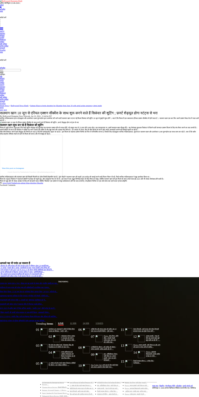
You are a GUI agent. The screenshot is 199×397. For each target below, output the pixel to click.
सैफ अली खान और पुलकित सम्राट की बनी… (82, 394)
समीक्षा (2, 83)
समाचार (2, 87)
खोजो (2, 5)
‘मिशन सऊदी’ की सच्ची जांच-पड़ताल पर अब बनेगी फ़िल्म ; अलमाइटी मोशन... (25, 312)
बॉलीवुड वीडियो (102, 379)
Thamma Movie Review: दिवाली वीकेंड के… (55, 387)
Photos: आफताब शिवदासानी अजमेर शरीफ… (137, 388)
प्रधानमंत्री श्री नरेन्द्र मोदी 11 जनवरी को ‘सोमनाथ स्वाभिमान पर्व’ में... (23, 300)
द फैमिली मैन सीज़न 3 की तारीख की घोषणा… (109, 383)
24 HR (86, 323)
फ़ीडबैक (2, 9)
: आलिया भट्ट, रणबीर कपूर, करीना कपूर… (136, 391)
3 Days (99, 323)
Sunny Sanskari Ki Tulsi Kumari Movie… (55, 393)
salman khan (25, 183)
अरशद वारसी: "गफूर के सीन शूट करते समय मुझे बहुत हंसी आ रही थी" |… (153, 338)
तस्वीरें (2, 91)
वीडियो (2, 79)
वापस (2, 108)
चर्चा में (2, 85)
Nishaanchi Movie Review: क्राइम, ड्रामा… (55, 396)
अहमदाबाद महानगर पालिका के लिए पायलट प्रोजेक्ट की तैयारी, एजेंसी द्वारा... (24, 296)
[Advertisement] (69, 222)
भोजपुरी (2, 102)
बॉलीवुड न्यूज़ (74, 379)
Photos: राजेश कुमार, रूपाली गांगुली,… (135, 394)
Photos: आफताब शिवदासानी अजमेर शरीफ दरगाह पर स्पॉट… (153, 354)
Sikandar (40, 183)
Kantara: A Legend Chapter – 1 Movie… (54, 390)
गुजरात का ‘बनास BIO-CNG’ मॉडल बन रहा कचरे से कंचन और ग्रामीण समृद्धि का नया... (29, 283)
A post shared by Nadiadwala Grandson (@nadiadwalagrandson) (31, 172)
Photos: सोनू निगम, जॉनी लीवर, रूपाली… (136, 383)
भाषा (1, 11)
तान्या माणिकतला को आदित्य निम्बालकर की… (82, 383)
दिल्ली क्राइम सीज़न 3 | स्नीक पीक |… (107, 391)
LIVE (61, 323)
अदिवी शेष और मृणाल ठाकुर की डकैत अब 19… (82, 388)
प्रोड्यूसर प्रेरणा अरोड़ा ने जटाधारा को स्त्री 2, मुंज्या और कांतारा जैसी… (68, 338)
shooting (33, 183)
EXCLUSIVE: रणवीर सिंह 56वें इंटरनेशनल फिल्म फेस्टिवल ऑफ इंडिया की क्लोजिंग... (28, 317)
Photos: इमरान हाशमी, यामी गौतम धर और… (137, 385)
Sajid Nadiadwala (13, 183)
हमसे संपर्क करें (188, 386)
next (5, 110)
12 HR (73, 323)
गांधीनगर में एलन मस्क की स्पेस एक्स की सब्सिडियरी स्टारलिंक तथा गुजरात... (25, 287)
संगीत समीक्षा (4, 99)
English (3, 104)
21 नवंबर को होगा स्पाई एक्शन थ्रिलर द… (81, 385)
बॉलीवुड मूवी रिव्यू (47, 379)
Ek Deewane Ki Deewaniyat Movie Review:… (53, 383)
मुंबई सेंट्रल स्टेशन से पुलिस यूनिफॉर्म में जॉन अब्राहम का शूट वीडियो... (23, 321)
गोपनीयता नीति (170, 386)
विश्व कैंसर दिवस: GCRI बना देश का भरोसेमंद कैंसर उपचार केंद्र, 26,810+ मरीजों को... (28, 292)
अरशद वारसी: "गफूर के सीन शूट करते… (108, 388)
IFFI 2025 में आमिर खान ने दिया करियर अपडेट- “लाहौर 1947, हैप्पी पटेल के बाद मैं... (28, 308)
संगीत (2, 81)
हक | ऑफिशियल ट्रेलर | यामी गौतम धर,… (108, 385)
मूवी (1, 77)
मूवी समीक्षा (3, 97)
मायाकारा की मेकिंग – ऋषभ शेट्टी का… (107, 394)
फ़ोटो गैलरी (128, 379)
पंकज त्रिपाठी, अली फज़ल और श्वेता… (80, 391)
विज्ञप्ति (161, 386)
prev (1, 110)
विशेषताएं (3, 93)
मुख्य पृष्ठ (155, 386)
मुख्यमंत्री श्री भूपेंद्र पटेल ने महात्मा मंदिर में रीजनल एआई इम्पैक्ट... (21, 304)
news (5, 183)
